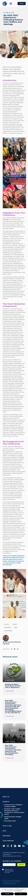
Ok (20, 893)
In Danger (6, 219)
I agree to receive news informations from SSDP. (9, 871)
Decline (7, 893)
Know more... (19, 890)
